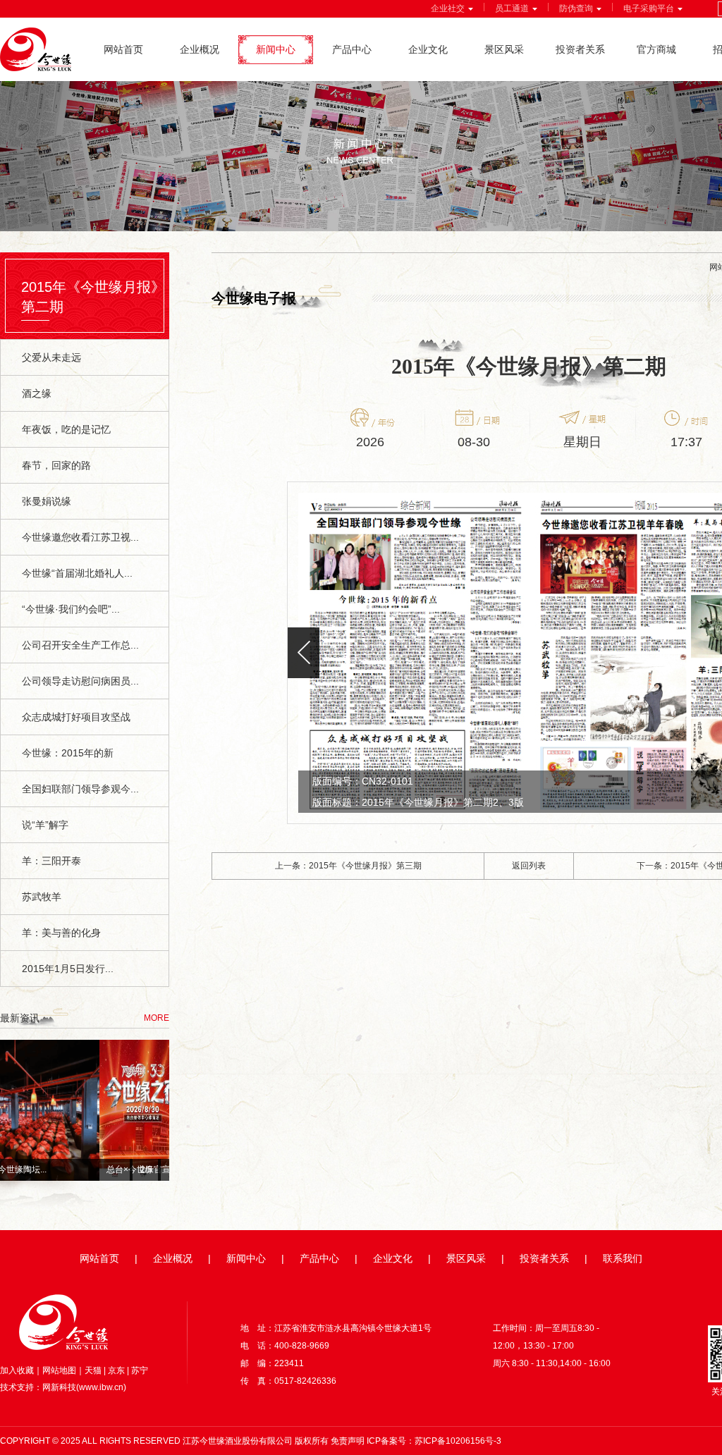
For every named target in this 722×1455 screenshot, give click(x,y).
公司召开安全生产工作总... (80, 645)
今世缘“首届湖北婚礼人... (77, 573)
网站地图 (59, 1370)
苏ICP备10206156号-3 (458, 1441)
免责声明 (348, 1441)
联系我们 (622, 1258)
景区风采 (504, 49)
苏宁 (139, 1370)
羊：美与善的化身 (61, 932)
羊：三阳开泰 (51, 860)
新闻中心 (275, 49)
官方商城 (656, 49)
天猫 (93, 1370)
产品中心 (352, 49)
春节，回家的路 (56, 465)
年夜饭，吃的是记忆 (66, 429)
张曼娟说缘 (46, 501)
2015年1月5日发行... (68, 968)
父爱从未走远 (51, 357)
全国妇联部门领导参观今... (80, 788)
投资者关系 (580, 49)
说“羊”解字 (45, 824)
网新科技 (59, 1387)
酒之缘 (36, 393)
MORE (156, 1018)
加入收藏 (17, 1370)
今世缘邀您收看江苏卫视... (80, 537)
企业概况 (199, 49)
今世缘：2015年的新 (68, 753)
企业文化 (428, 49)
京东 (116, 1370)
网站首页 (123, 49)
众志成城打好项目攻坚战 (76, 717)
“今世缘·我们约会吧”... (71, 609)
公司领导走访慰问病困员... (80, 681)
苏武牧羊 (41, 896)
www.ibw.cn (101, 1387)
